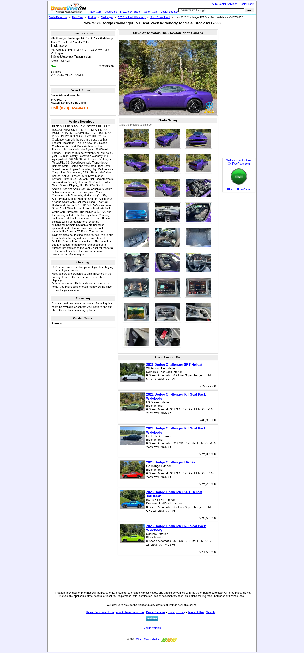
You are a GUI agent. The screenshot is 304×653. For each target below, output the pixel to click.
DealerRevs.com (58, 17)
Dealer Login (246, 3)
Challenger (107, 17)
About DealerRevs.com (130, 612)
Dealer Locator (169, 11)
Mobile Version (152, 627)
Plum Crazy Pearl (160, 17)
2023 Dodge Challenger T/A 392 (170, 462)
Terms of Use (196, 612)
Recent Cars (150, 11)
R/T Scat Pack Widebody (132, 17)
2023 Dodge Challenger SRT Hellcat (174, 364)
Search (210, 612)
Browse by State (130, 11)
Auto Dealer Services (224, 3)
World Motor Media (147, 639)
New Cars (96, 11)
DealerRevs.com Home (100, 612)
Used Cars (110, 11)
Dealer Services (155, 612)
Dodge (92, 17)
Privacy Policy (176, 612)
